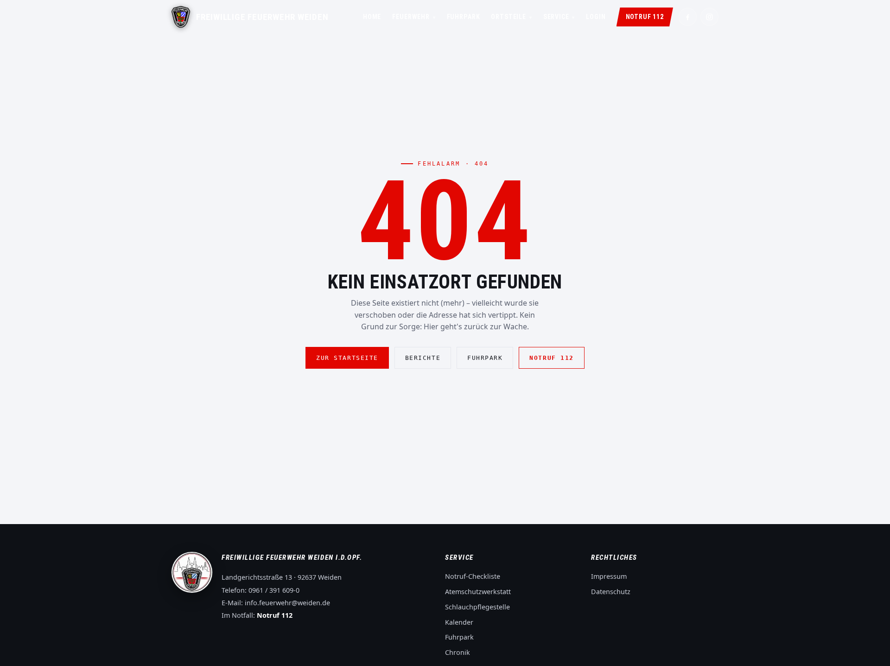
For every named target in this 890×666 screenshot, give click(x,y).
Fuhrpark (463, 16)
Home (372, 16)
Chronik (457, 652)
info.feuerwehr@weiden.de (287, 602)
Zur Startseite (347, 357)
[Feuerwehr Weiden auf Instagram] (709, 17)
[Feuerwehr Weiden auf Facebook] (688, 17)
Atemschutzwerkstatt (478, 591)
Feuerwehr (413, 16)
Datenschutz (610, 591)
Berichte (422, 357)
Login (595, 16)
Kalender (459, 622)
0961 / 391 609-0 (273, 590)
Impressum (609, 576)
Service (559, 16)
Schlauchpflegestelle (477, 606)
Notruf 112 (645, 16)
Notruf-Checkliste (472, 576)
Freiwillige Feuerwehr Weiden (262, 17)
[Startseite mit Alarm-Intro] (181, 17)
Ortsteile (511, 16)
